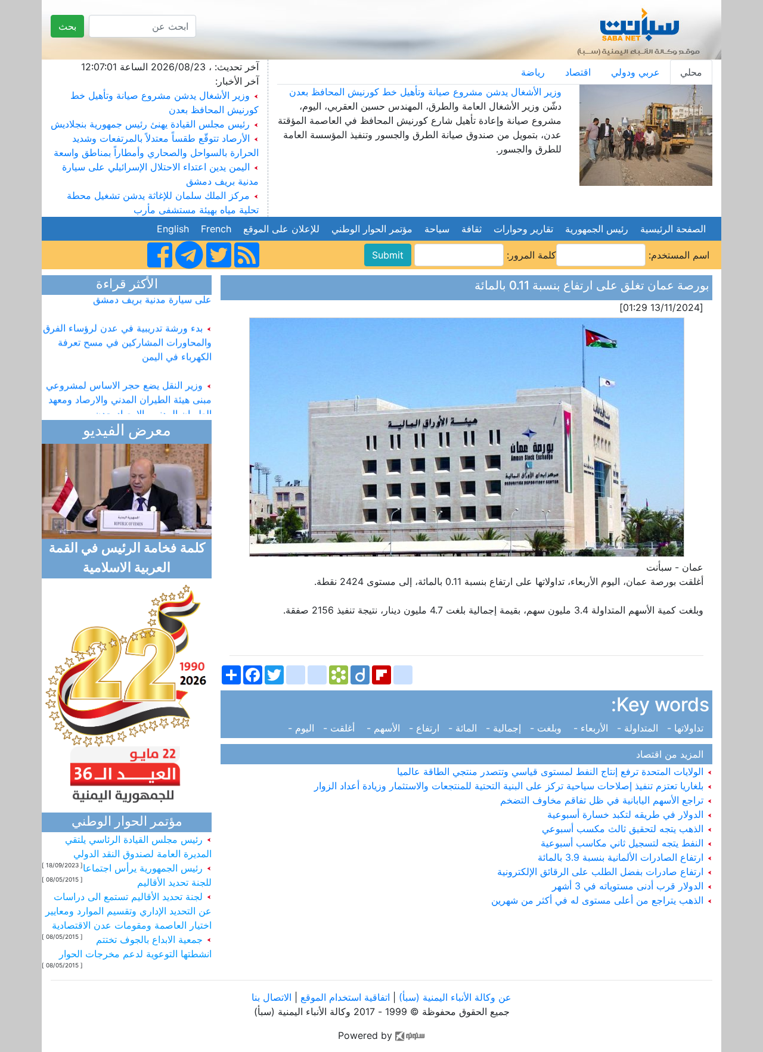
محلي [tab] (691, 72)
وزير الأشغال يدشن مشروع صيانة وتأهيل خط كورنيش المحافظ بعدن (425, 92)
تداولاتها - (686, 728)
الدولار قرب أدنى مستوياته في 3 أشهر (629, 886)
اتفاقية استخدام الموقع (345, 997)
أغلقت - (342, 728)
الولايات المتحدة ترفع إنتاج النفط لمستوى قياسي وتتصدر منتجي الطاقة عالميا (551, 771)
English (173, 229)
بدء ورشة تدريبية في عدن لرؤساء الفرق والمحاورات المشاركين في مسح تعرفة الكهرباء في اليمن (127, 333)
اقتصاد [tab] (578, 72)
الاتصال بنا (271, 997)
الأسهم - (385, 728)
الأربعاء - (592, 728)
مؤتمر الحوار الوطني (371, 229)
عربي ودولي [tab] (635, 72)
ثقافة (471, 229)
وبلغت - (548, 728)
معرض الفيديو (127, 432)
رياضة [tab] (533, 72)
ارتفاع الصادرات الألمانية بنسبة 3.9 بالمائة (622, 857)
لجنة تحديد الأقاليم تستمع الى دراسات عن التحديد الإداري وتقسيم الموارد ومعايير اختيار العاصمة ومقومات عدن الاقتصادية (128, 911)
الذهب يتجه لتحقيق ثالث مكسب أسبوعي (624, 829)
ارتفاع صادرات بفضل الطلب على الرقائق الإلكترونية (601, 871)
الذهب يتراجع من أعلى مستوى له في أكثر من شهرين (598, 900)
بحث (67, 26)
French (216, 229)
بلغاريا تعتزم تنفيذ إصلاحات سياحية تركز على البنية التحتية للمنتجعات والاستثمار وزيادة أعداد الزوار (510, 786)
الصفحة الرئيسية (673, 229)
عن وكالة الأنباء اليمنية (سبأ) (453, 997)
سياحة (436, 229)
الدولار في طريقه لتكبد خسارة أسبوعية (626, 814)
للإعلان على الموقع (281, 229)
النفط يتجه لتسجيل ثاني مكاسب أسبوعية (623, 843)
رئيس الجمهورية (596, 229)
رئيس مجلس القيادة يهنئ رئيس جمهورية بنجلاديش (150, 124)
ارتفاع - (425, 728)
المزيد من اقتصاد (672, 754)
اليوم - (304, 728)
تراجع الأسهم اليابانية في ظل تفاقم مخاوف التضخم (603, 800)
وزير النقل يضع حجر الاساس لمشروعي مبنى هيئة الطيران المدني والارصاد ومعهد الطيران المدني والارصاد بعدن (129, 391)
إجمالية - (505, 728)
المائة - (464, 728)
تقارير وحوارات (523, 229)
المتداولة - (639, 728)
